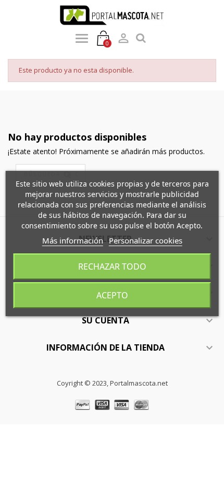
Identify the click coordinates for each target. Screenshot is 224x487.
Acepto (112, 295)
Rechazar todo (112, 266)
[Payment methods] (112, 404)
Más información (72, 240)
